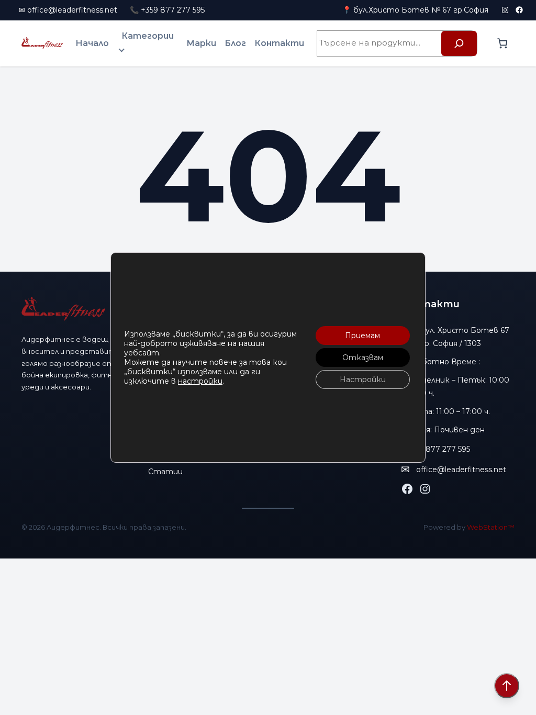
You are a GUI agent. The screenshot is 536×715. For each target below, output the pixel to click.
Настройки (363, 379)
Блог (235, 43)
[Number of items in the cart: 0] (502, 43)
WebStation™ (491, 527)
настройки (200, 381)
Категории (147, 36)
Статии (165, 471)
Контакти (279, 43)
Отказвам (362, 357)
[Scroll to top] (506, 685)
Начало (92, 43)
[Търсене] (459, 43)
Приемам (362, 335)
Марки (201, 43)
